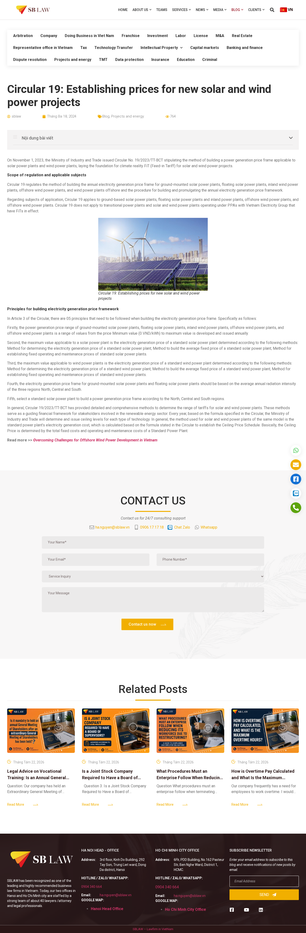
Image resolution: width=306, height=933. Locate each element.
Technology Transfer (113, 47)
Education (186, 59)
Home (123, 10)
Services (180, 10)
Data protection (129, 59)
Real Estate (242, 35)
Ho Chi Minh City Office (185, 909)
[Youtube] (246, 909)
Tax (83, 47)
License (201, 35)
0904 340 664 (91, 887)
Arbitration (23, 35)
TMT (103, 59)
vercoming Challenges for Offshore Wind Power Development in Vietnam (95, 440)
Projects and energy (72, 59)
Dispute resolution (30, 59)
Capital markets (204, 47)
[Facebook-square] (232, 909)
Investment (157, 35)
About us (140, 10)
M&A (220, 35)
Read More (15, 804)
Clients (254, 10)
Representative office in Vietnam (43, 47)
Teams (161, 10)
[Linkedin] (261, 909)
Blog (235, 10)
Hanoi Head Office (107, 908)
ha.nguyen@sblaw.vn (115, 895)
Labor (180, 35)
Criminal (209, 59)
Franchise (131, 35)
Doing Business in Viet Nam (89, 35)
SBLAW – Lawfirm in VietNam (153, 929)
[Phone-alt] (295, 507)
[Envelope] (295, 464)
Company (48, 35)
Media (218, 10)
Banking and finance (245, 47)
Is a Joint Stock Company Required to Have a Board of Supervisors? (110, 778)
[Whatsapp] (295, 450)
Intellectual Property (159, 47)
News (200, 10)
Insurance (160, 59)
